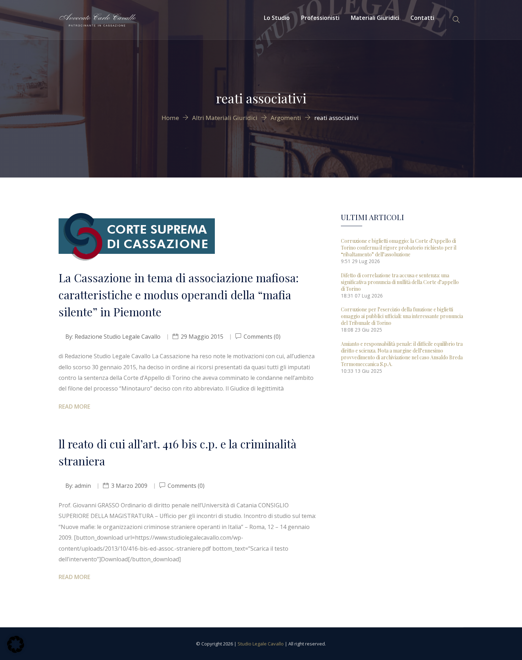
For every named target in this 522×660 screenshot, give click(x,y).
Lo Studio (277, 18)
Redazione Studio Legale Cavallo (118, 336)
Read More (74, 406)
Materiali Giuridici (375, 18)
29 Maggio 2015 (202, 336)
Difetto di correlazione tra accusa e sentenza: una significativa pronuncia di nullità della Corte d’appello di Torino (400, 282)
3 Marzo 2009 (129, 486)
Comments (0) (261, 336)
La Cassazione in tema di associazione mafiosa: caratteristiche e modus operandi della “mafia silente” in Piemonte (179, 294)
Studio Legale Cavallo (261, 643)
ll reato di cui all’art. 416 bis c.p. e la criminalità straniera (178, 452)
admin (83, 486)
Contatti (422, 18)
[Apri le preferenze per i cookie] (15, 651)
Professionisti (320, 18)
